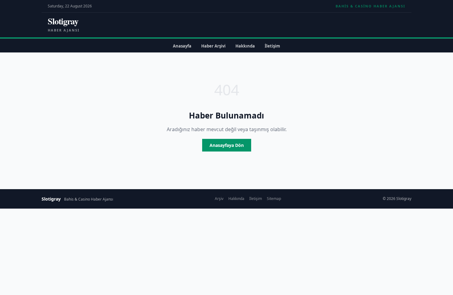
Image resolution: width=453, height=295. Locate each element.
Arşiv (219, 198)
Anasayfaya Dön (227, 145)
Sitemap (274, 198)
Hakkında (245, 46)
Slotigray (63, 21)
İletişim (272, 46)
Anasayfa (182, 46)
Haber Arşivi (213, 46)
